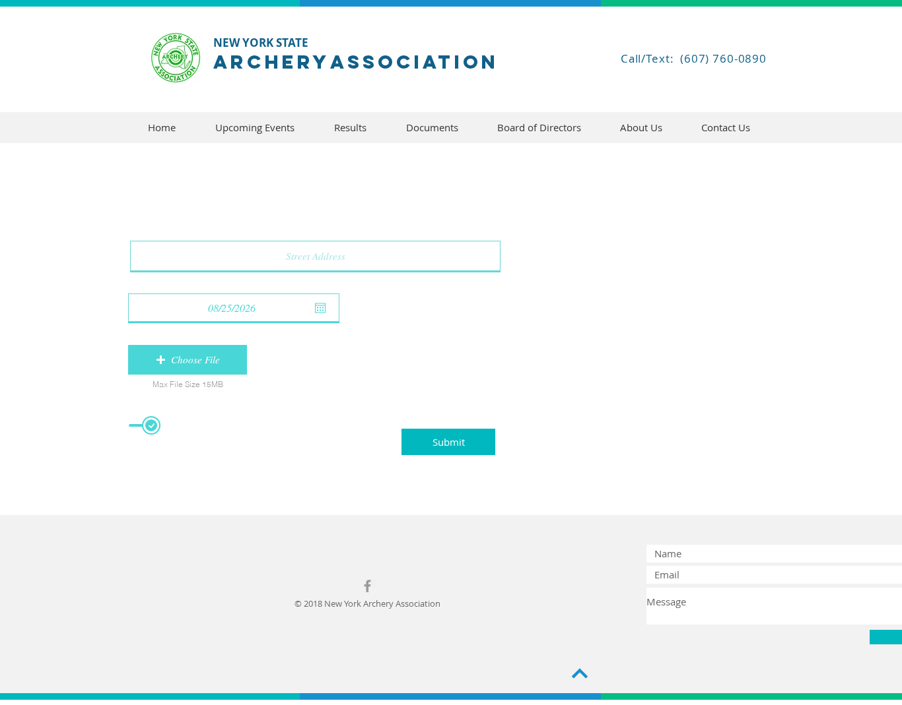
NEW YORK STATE (260, 42)
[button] (187, 360)
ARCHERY (271, 62)
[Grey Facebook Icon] (367, 586)
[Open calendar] (320, 308)
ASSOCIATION (414, 62)
